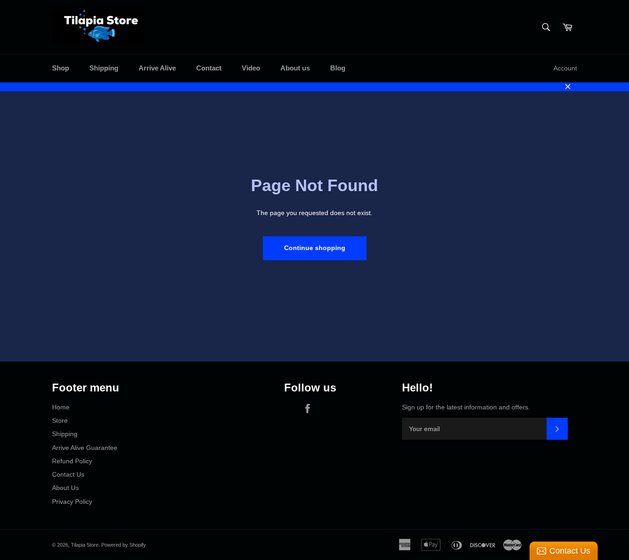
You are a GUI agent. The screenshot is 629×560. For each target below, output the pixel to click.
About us (295, 68)
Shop (60, 68)
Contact (208, 68)
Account (565, 68)
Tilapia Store (85, 545)
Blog (337, 68)
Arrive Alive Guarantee (84, 447)
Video (251, 68)
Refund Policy (72, 461)
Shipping (103, 68)
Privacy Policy (72, 501)
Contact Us (68, 474)
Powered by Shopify (123, 545)
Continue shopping (314, 247)
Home (61, 407)
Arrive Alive (157, 68)
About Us (65, 487)
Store (60, 420)
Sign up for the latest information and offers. (466, 407)
